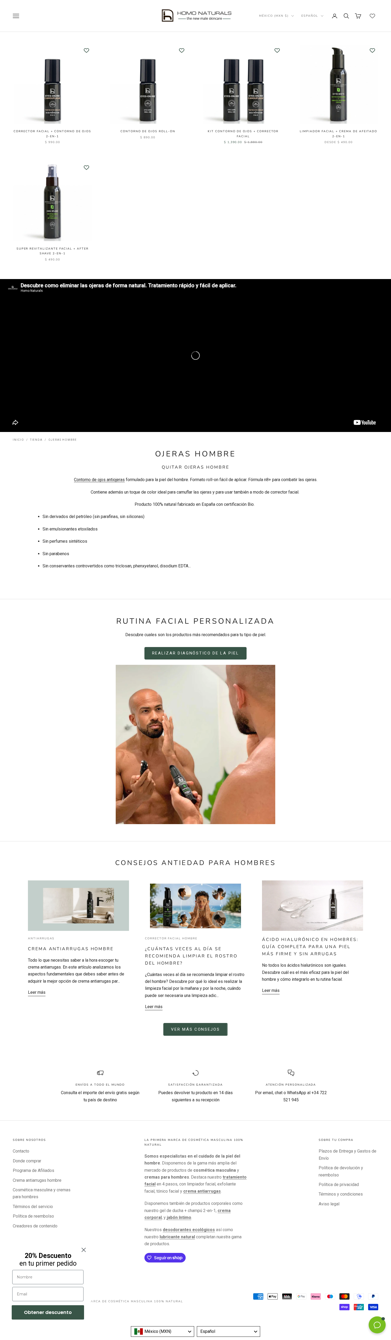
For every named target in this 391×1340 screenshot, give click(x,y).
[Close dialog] (83, 1250)
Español (309, 16)
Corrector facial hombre (171, 938)
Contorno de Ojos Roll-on (147, 131)
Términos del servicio (33, 1206)
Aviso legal (329, 1203)
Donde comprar (27, 1160)
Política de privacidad (339, 1184)
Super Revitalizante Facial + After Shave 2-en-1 (52, 251)
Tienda (36, 439)
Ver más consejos (195, 1029)
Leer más (36, 992)
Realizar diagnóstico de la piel (195, 653)
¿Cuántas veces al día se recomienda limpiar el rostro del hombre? (191, 956)
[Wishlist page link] (372, 16)
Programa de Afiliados (33, 1170)
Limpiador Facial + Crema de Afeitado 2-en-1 (338, 133)
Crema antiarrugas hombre (71, 949)
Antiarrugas (41, 938)
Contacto (21, 1151)
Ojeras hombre (62, 439)
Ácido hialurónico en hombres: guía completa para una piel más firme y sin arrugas (310, 947)
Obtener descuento (48, 1312)
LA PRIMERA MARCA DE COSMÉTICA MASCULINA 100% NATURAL (123, 1301)
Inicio (18, 439)
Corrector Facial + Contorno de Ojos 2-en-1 (52, 133)
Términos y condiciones (341, 1194)
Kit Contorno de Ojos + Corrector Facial (243, 133)
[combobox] (162, 1331)
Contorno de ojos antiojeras (99, 479)
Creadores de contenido (35, 1225)
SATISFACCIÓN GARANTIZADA (195, 1085)
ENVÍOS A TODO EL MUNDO (100, 1085)
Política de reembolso (33, 1216)
